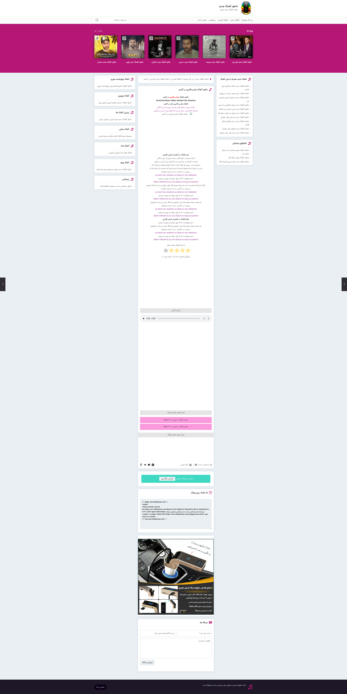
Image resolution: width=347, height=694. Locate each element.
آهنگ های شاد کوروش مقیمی (120, 152)
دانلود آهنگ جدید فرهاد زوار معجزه (235, 128)
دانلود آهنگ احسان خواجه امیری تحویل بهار (115, 102)
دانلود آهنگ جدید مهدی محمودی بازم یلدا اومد (114, 169)
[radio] (188, 251)
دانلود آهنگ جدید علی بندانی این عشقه (234, 109)
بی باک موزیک (247, 20)
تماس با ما (202, 20)
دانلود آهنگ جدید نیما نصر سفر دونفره (234, 132)
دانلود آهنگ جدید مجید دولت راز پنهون (234, 93)
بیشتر (100, 30)
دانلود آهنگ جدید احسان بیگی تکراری (235, 117)
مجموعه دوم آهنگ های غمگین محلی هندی (115, 136)
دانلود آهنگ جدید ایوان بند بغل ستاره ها (233, 113)
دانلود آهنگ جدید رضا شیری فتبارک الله (234, 161)
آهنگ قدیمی (223, 20)
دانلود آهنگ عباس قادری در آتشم (193, 89)
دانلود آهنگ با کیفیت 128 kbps (176, 419)
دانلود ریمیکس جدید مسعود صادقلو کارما (116, 186)
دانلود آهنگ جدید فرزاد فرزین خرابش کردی (115, 119)
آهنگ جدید (234, 20)
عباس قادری (167, 479)
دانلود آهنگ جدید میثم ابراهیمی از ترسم (233, 105)
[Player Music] (176, 614)
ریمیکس (212, 20)
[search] (97, 20)
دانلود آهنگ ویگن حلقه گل (238, 157)
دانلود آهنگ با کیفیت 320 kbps (176, 426)
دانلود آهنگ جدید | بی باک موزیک (196, 79)
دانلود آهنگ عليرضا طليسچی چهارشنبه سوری (114, 86)
